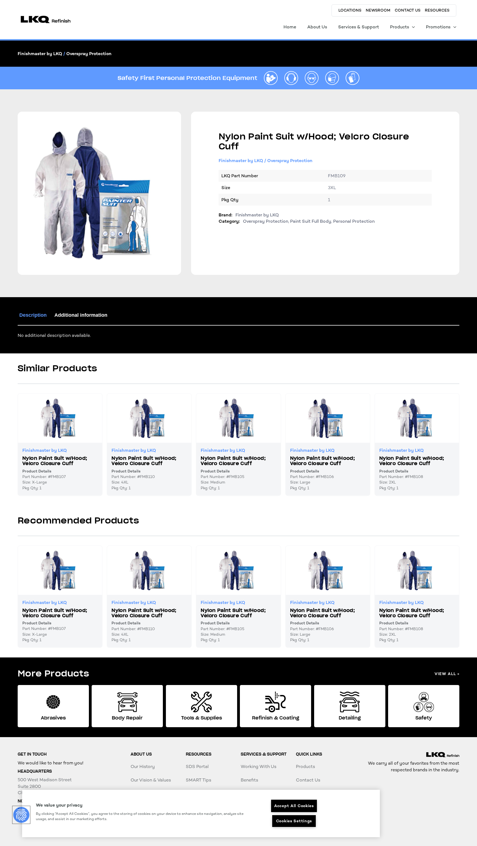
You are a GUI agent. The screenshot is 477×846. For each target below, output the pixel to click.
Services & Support (264, 754)
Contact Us (308, 780)
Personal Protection (354, 221)
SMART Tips (198, 780)
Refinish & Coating (275, 718)
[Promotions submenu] (454, 26)
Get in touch (32, 754)
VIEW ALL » (446, 674)
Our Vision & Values (151, 780)
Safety (423, 718)
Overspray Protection (89, 53)
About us (141, 754)
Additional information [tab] (80, 315)
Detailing (350, 718)
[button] (21, 815)
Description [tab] (33, 315)
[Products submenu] (413, 26)
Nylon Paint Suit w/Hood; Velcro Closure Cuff (54, 460)
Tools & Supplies (201, 718)
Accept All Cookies (294, 805)
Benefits (249, 780)
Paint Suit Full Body (310, 221)
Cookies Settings (294, 820)
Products (305, 766)
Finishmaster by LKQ (40, 53)
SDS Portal (197, 766)
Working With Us (258, 766)
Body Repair (127, 718)
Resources (198, 754)
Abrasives (53, 718)
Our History (143, 766)
